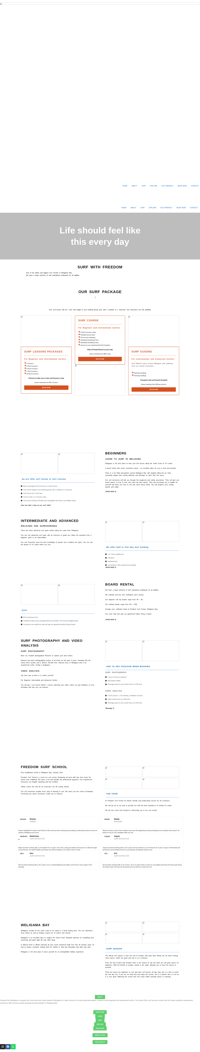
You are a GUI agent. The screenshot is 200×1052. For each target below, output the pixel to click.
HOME (123, 208)
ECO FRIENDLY (166, 208)
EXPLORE (152, 208)
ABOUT (133, 208)
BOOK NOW (181, 208)
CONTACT (194, 208)
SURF (142, 208)
